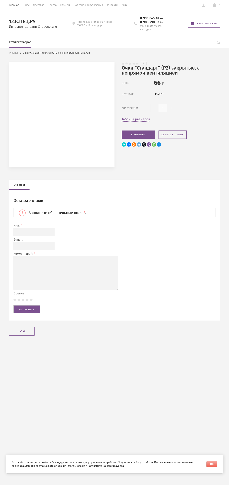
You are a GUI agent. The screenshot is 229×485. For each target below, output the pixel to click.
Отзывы (65, 5)
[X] (144, 144)
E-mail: (18, 240)
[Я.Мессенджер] (124, 144)
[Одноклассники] (134, 144)
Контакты (112, 5)
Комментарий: (24, 254)
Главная (14, 5)
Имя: (17, 225)
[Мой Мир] (159, 144)
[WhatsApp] (154, 144)
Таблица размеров (136, 119)
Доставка (38, 5)
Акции (125, 5)
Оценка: (19, 293)
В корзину (138, 134)
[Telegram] (139, 144)
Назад (22, 331)
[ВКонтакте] (129, 144)
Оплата (52, 5)
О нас (26, 5)
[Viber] (149, 144)
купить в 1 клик (172, 134)
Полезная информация (88, 5)
